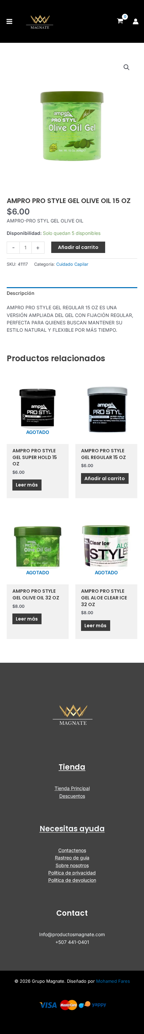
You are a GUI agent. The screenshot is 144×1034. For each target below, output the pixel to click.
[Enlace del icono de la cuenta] (136, 21)
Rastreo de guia (72, 857)
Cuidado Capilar (72, 264)
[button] (127, 67)
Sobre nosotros (72, 865)
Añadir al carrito (78, 247)
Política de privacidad (72, 873)
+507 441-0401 (72, 942)
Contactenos (72, 850)
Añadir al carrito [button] (104, 478)
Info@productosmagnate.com (72, 934)
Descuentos (72, 796)
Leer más (27, 484)
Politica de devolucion (72, 880)
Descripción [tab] (20, 293)
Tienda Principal (72, 788)
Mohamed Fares (113, 981)
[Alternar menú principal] (9, 21)
